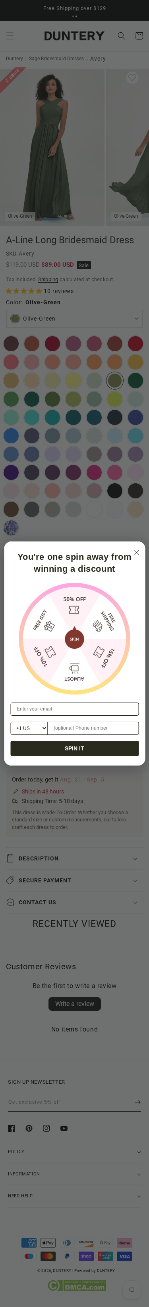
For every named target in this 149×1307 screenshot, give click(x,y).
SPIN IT (74, 748)
